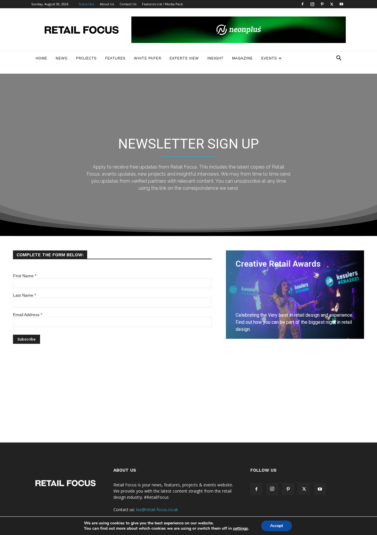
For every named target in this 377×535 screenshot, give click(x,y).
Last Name (24, 295)
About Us (107, 4)
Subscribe (86, 4)
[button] (339, 59)
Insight (215, 58)
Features (115, 58)
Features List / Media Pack (162, 4)
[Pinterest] (322, 4)
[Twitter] (331, 4)
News (61, 58)
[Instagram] (312, 4)
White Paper (147, 58)
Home (41, 58)
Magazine (242, 58)
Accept (276, 526)
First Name (24, 275)
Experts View (184, 58)
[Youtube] (341, 4)
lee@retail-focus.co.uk (157, 509)
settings (240, 528)
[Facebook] (302, 4)
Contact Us (128, 4)
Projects (86, 58)
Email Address (27, 314)
